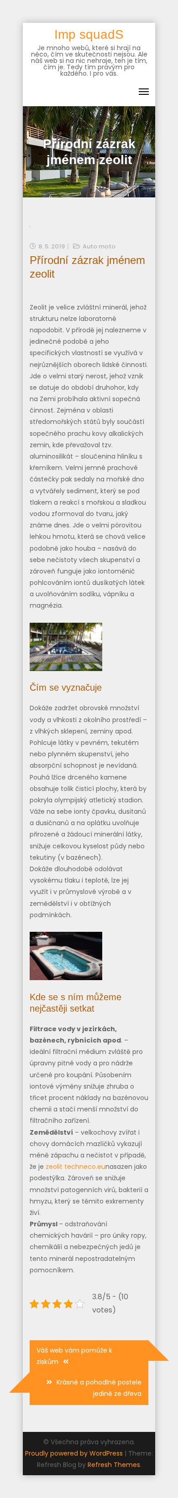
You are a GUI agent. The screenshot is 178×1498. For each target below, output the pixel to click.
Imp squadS (89, 34)
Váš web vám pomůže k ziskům (74, 1356)
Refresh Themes (114, 1464)
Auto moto (99, 246)
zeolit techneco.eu (75, 1166)
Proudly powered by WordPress (75, 1453)
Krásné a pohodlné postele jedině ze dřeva (99, 1388)
